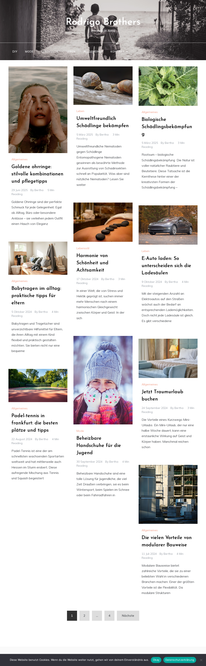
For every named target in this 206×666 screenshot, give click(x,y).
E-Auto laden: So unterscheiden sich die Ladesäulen (166, 266)
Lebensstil (50, 51)
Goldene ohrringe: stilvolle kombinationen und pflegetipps (37, 174)
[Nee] (201, 660)
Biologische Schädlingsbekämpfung (167, 127)
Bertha (38, 190)
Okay (156, 659)
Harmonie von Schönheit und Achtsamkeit (92, 263)
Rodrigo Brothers (103, 22)
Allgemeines (93, 51)
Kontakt (118, 51)
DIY (14, 51)
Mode (29, 51)
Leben (71, 51)
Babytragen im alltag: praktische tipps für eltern (36, 296)
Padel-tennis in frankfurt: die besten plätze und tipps (34, 423)
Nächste (128, 616)
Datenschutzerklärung (179, 659)
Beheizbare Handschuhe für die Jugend (98, 445)
